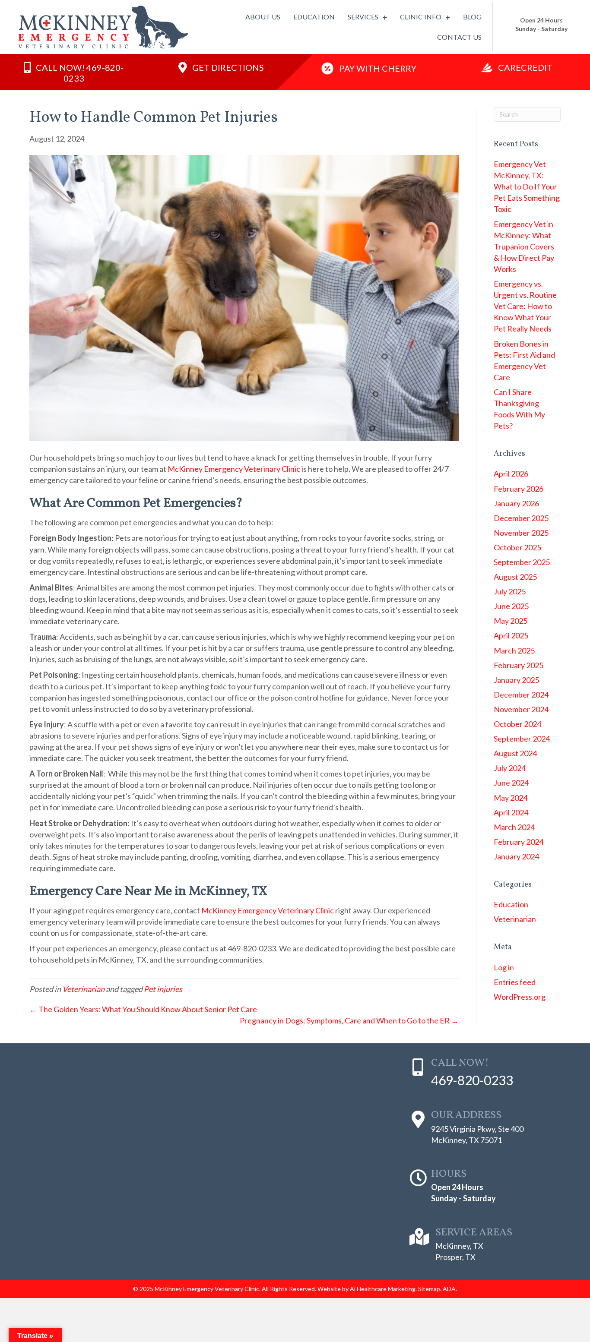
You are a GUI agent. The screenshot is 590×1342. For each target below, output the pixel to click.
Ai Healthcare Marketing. (383, 1288)
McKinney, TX (459, 1245)
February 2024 (518, 841)
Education (511, 904)
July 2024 (510, 768)
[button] (73, 72)
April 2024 (511, 812)
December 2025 (521, 518)
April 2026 (511, 473)
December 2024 (521, 694)
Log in (504, 967)
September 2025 (522, 562)
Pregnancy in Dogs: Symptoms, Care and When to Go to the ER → (349, 1020)
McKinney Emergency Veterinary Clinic (234, 469)
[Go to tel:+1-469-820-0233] (486, 1073)
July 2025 (510, 591)
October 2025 (517, 547)
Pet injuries (163, 989)
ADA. (450, 1288)
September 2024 (522, 738)
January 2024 (516, 856)
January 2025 (516, 680)
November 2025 (521, 532)
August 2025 (515, 576)
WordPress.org (520, 996)
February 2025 (518, 665)
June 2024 (511, 782)
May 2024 (510, 797)
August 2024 (515, 753)
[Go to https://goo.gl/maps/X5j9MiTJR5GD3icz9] (486, 1129)
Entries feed (515, 982)
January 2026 (516, 503)
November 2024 (521, 709)
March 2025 (514, 650)
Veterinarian (83, 989)
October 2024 (517, 724)
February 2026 (518, 488)
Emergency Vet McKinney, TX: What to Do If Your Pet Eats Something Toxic (527, 186)
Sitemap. (429, 1288)
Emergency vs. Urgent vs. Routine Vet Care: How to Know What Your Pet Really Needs (525, 306)
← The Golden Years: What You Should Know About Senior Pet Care (143, 1009)
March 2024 (514, 827)
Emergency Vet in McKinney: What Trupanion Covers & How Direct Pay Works (524, 246)
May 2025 (510, 620)
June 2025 (511, 606)
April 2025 (511, 635)
